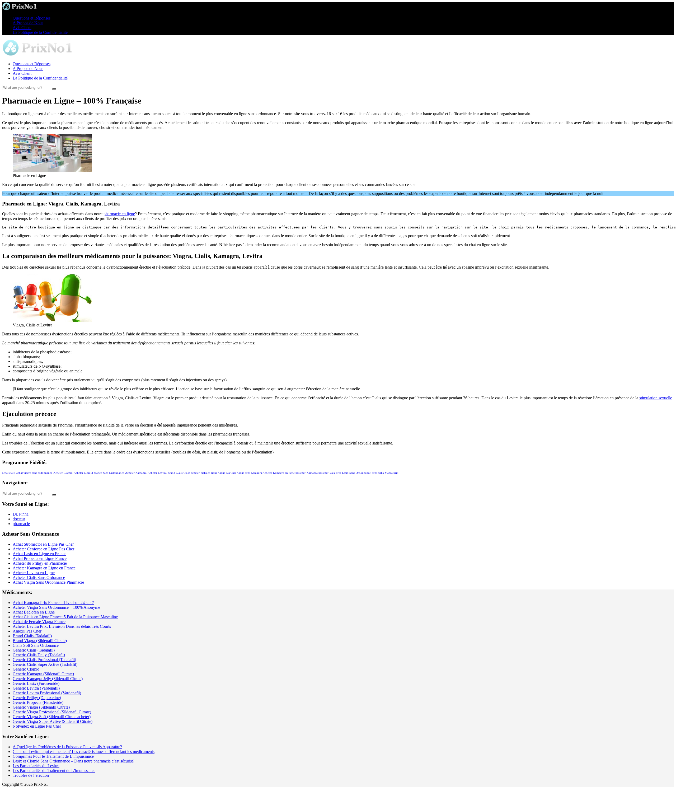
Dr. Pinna (21, 514)
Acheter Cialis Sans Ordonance (39, 577)
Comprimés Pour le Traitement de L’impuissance (53, 756)
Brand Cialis (175, 472)
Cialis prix (243, 472)
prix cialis (378, 472)
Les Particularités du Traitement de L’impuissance (54, 770)
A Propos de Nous (28, 23)
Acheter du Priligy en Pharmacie (40, 563)
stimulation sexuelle (655, 398)
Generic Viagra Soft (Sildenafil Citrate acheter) (52, 716)
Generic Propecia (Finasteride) (38, 702)
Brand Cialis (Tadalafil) (32, 636)
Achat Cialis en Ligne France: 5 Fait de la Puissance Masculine (65, 617)
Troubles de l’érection (31, 775)
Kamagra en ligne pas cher (289, 472)
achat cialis (8, 472)
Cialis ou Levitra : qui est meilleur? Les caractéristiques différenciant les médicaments (83, 751)
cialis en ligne (209, 472)
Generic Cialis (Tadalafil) (34, 650)
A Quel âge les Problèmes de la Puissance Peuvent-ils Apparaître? (67, 747)
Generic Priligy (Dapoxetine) (37, 697)
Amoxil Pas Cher (27, 631)
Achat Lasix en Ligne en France (39, 553)
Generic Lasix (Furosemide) (36, 683)
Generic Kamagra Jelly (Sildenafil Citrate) (48, 678)
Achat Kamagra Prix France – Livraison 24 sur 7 (53, 602)
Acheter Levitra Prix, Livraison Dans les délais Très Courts (62, 626)
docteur (19, 519)
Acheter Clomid (63, 472)
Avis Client (22, 27)
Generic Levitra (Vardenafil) (36, 688)
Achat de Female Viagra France (39, 621)
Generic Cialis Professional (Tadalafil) (44, 659)
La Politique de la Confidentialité (40, 32)
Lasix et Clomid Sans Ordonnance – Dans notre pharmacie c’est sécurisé (73, 761)
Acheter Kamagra (136, 472)
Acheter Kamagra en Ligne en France (44, 568)
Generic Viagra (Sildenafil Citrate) (41, 707)
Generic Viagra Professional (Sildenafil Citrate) (52, 712)
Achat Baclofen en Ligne (34, 612)
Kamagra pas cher (317, 472)
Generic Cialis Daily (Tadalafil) (39, 655)
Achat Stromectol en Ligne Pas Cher (43, 544)
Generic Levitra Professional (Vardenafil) (47, 693)
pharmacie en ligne (119, 214)
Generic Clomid (26, 669)
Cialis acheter (192, 472)
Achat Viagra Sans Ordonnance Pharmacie (48, 582)
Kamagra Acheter (261, 472)
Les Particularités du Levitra (36, 766)
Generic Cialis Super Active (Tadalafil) (45, 664)
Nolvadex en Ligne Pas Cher (37, 726)
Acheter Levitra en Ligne (34, 572)
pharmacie (21, 523)
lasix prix (335, 472)
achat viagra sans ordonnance (34, 472)
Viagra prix (391, 472)
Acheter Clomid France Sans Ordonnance (99, 472)
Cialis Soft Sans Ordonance (36, 645)
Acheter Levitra (157, 472)
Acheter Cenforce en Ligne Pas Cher (43, 549)
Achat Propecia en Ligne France (40, 558)
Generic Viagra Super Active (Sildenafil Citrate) (52, 721)
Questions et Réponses (31, 18)
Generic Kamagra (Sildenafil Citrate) (43, 674)
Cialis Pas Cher (227, 472)
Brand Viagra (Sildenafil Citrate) (40, 640)
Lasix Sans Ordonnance (356, 472)
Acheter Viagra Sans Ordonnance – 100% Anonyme (56, 607)
